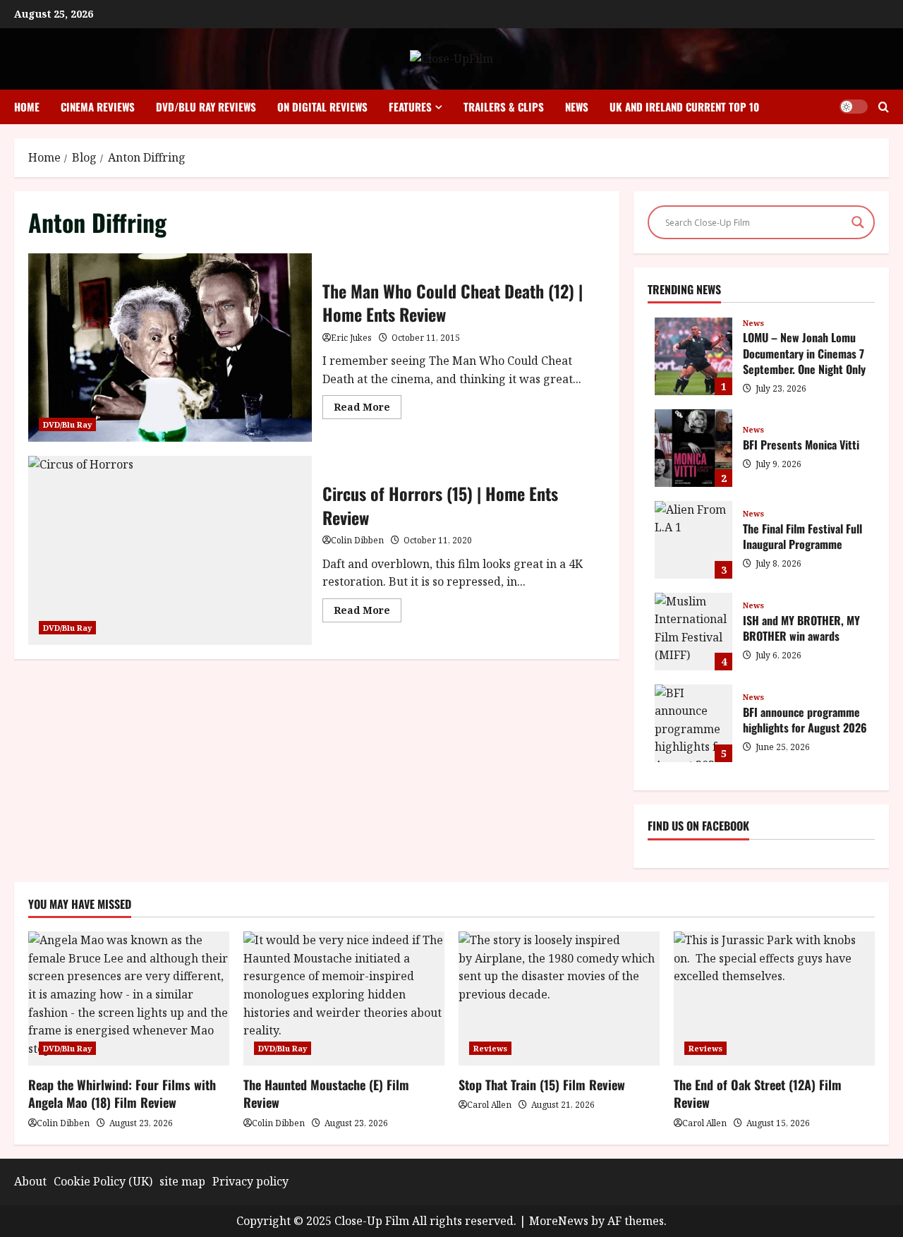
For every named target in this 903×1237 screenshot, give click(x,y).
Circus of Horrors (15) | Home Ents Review (170, 550)
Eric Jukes (351, 338)
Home (27, 106)
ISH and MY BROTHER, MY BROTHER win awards (693, 631)
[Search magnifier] (858, 222)
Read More (367, 409)
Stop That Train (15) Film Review (542, 1084)
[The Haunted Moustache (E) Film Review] (343, 998)
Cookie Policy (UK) (103, 1181)
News (576, 106)
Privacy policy (250, 1181)
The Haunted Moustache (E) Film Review (326, 1093)
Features (410, 106)
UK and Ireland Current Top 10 (684, 106)
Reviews (490, 1048)
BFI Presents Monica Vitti (693, 448)
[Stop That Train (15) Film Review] (559, 998)
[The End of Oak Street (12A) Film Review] (774, 998)
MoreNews (558, 1221)
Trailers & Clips (503, 106)
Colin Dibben (357, 540)
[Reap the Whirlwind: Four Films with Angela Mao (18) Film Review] (128, 998)
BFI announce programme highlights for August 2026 (693, 723)
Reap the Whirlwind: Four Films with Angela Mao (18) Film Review (122, 1093)
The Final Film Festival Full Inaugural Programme (693, 540)
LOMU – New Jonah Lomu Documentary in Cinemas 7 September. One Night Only (693, 356)
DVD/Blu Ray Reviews (206, 106)
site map (182, 1181)
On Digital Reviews (322, 106)
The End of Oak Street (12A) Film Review (758, 1093)
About (30, 1181)
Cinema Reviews (98, 106)
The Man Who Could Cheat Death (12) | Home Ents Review (170, 347)
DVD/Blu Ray (67, 424)
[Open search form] (883, 107)
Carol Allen (489, 1105)
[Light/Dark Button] (854, 106)
